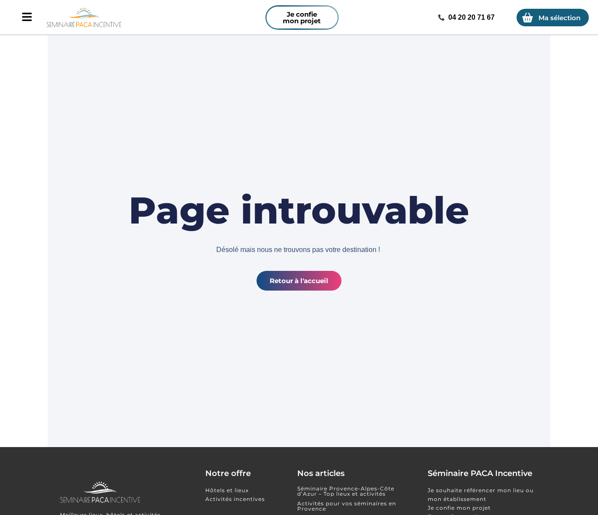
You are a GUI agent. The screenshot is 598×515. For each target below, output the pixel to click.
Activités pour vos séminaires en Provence (346, 506)
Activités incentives (235, 499)
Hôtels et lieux (227, 490)
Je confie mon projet (459, 507)
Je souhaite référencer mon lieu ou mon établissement (481, 494)
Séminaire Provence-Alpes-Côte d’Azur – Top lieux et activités (345, 491)
